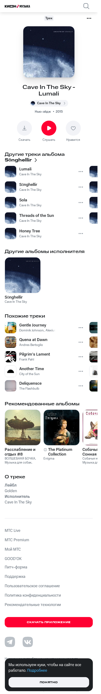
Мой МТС (13, 549)
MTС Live (12, 530)
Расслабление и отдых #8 (20, 452)
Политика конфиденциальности (33, 595)
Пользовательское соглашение (32, 586)
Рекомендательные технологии (33, 605)
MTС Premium (17, 540)
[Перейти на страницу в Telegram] (10, 642)
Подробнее (37, 670)
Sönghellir (14, 297)
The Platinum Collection (60, 452)
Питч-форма (16, 567)
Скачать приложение (49, 622)
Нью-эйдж (43, 111)
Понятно (49, 682)
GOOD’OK (13, 559)
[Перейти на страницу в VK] (28, 642)
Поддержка (15, 576)
